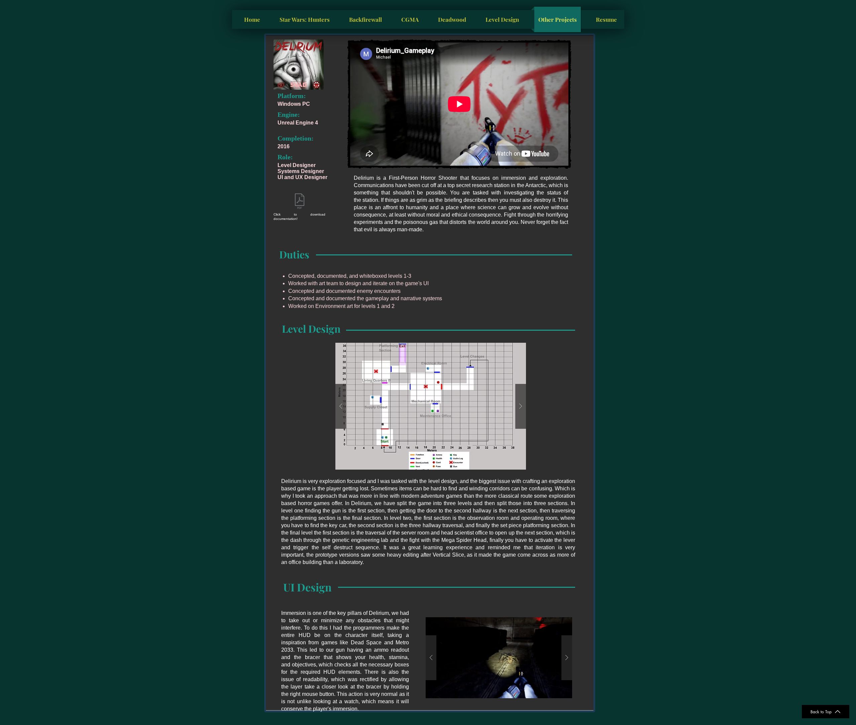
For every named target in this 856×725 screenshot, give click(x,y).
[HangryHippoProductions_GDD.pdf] (299, 201)
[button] (430, 406)
